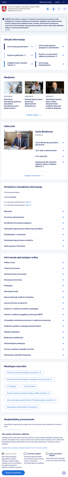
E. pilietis (57, 2)
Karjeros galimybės (15, 55)
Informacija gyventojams (17, 47)
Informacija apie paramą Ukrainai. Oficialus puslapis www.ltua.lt (30, 400)
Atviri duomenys (30, 386)
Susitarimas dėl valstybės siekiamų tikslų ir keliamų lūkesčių (45, 164)
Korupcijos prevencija (13, 280)
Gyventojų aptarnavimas (14, 217)
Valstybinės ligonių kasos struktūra (18, 240)
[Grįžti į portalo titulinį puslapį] (4, 2)
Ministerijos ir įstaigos (46, 2)
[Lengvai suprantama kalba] (48, 9)
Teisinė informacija (12, 268)
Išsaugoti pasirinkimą (13, 473)
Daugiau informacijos (32, 176)
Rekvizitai (8, 211)
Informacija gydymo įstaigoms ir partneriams (49, 46)
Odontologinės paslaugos (14, 343)
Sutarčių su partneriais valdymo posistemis (48, 55)
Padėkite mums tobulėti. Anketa (17, 64)
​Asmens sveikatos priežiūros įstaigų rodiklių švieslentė (27, 393)
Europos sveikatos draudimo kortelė (19, 349)
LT (63, 2)
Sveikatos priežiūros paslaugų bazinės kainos (22, 326)
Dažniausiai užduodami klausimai (17, 355)
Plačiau (7, 30)
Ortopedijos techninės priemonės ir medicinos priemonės (27, 320)
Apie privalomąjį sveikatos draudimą (19, 297)
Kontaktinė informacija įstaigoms (17, 223)
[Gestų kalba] (53, 9)
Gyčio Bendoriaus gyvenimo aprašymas (46, 144)
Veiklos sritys (9, 262)
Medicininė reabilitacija (13, 338)
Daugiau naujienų (32, 115)
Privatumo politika (41, 448)
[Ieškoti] (59, 9)
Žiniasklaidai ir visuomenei (15, 234)
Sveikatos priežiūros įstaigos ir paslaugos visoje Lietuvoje (28, 379)
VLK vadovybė (41, 156)
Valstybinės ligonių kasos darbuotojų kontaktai (23, 229)
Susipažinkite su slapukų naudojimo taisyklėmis (17, 448)
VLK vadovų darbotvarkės (46, 150)
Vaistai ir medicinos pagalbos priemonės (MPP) (23, 314)
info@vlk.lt (27, 202)
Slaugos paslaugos (12, 332)
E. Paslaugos (11, 386)
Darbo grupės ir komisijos (14, 246)
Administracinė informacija (15, 274)
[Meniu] (65, 9)
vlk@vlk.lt (28, 205)
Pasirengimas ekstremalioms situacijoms (22, 407)
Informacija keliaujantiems (45, 64)
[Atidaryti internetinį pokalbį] (64, 473)
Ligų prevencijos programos (15, 303)
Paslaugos (8, 286)
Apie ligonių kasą (11, 291)
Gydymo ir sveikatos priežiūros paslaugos (21, 309)
